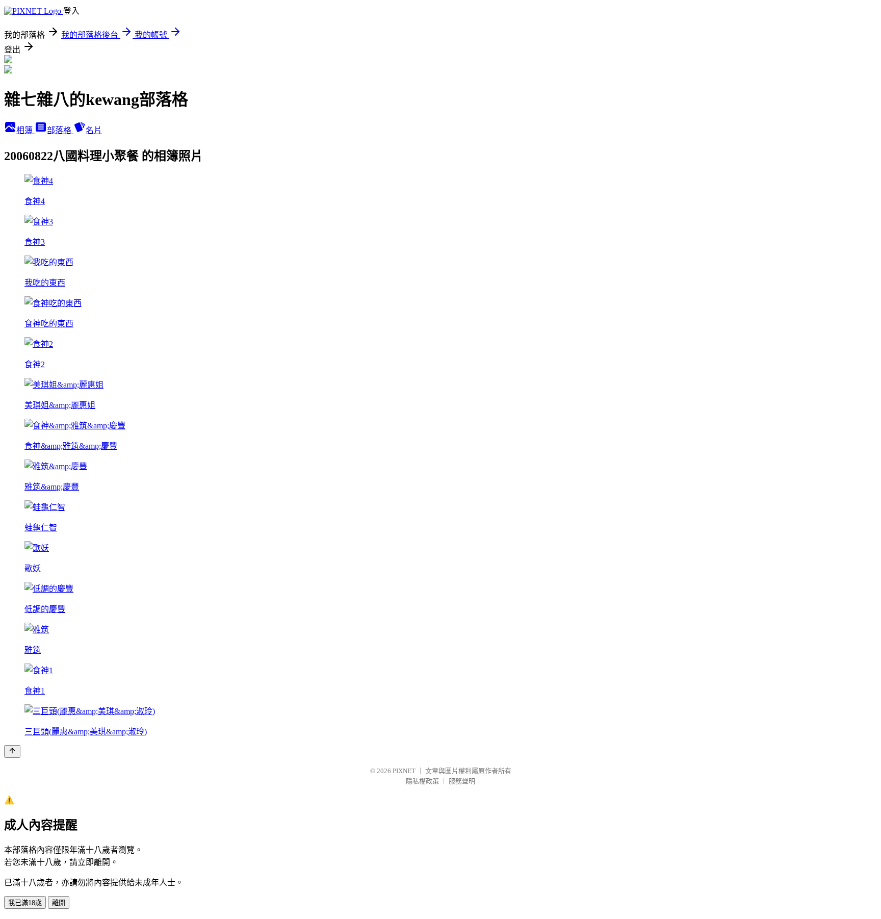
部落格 (60, 130)
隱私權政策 (422, 781)
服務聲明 (462, 781)
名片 (94, 130)
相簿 (25, 130)
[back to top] (12, 751)
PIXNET (404, 771)
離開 (58, 903)
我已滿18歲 (25, 903)
